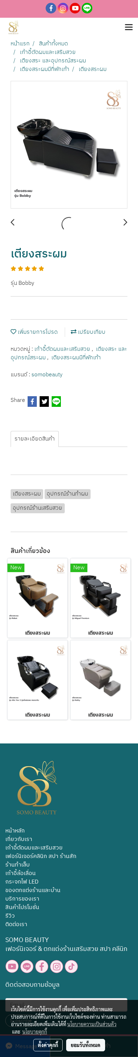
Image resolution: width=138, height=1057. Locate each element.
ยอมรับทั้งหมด (85, 1045)
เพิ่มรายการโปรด (37, 332)
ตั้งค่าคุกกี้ (48, 1045)
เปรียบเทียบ (90, 332)
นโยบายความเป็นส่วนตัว (91, 1024)
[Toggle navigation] (129, 27)
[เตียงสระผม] (69, 145)
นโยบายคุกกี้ (34, 1031)
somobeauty (47, 375)
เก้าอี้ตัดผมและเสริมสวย (63, 349)
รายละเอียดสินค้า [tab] (35, 439)
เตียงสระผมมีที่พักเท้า (76, 358)
